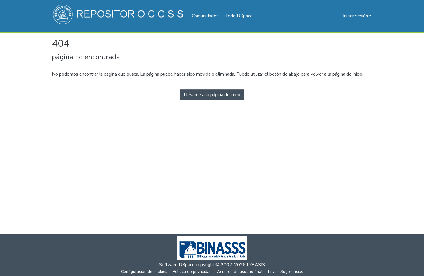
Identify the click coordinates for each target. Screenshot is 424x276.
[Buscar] (329, 15)
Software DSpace (177, 265)
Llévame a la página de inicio (212, 95)
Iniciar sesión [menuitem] (355, 16)
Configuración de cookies (144, 271)
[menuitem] (241, 16)
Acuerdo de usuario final (239, 271)
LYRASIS (256, 265)
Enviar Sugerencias (285, 271)
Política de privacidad (192, 271)
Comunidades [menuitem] (205, 16)
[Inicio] (119, 15)
